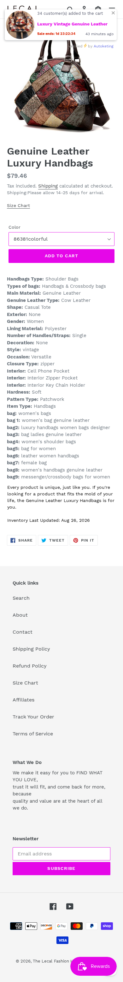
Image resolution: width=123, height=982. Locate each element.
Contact (22, 632)
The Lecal (42, 961)
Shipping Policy (31, 649)
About (20, 615)
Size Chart (18, 205)
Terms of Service (33, 734)
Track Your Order (33, 717)
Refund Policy (30, 666)
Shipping (48, 186)
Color (14, 227)
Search (21, 598)
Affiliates (23, 700)
